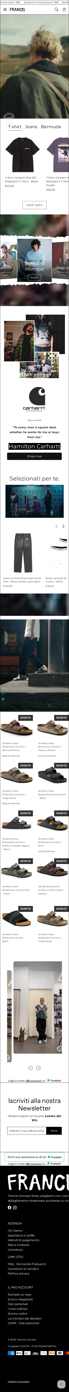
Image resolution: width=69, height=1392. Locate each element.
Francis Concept (26, 1339)
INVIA (54, 1130)
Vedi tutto (34, 205)
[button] (6, 9)
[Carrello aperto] (64, 9)
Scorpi (8, 275)
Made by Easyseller (19, 1381)
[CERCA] (56, 9)
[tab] (31, 127)
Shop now (34, 456)
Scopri (38, 277)
